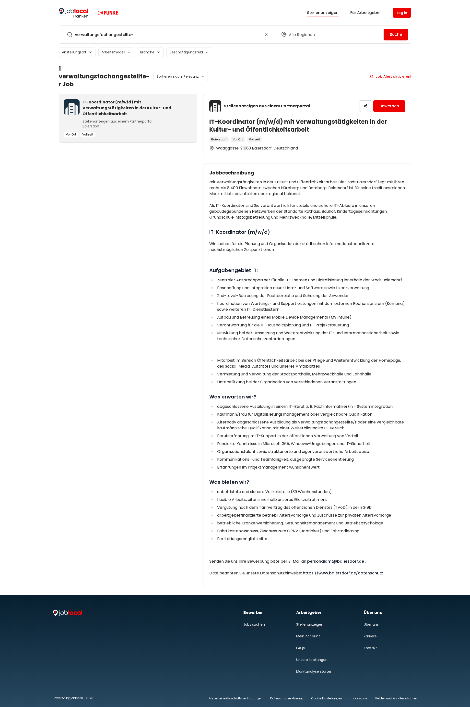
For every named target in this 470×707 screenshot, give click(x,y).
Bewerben (389, 106)
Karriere (370, 636)
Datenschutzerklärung (286, 698)
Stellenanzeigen (323, 12)
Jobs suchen (254, 624)
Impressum (358, 698)
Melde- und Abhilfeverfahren (396, 698)
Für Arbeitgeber (365, 12)
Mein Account (308, 636)
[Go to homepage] (73, 13)
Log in (402, 12)
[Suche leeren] (266, 34)
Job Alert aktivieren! (393, 76)
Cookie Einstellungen (326, 698)
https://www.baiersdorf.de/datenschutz (343, 573)
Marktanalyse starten (314, 671)
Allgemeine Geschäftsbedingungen (235, 698)
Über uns (371, 624)
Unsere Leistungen (312, 659)
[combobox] (166, 34)
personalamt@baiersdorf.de (335, 561)
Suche (396, 34)
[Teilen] (365, 106)
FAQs (300, 647)
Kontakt (370, 647)
